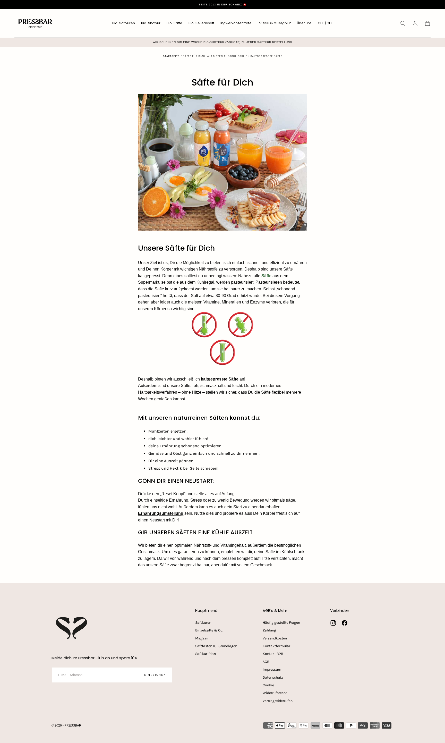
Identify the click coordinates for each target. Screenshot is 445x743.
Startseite (171, 56)
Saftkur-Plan (205, 654)
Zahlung (269, 630)
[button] (325, 24)
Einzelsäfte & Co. (209, 630)
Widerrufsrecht (275, 693)
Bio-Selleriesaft (201, 23)
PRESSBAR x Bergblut (274, 23)
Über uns (304, 23)
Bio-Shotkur (150, 23)
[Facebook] (344, 623)
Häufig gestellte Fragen (281, 622)
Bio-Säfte (174, 23)
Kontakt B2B (273, 654)
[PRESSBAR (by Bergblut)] (72, 628)
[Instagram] (333, 623)
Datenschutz (273, 677)
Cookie (268, 685)
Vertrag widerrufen (278, 701)
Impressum (272, 669)
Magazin (202, 638)
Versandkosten (275, 638)
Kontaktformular (276, 646)
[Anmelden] (415, 23)
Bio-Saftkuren (123, 23)
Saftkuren (203, 622)
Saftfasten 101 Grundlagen (216, 646)
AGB (266, 662)
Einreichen (155, 675)
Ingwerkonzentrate (236, 23)
